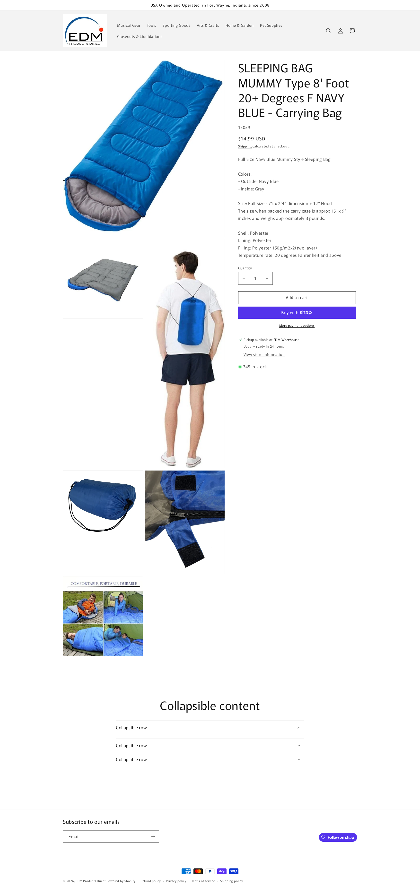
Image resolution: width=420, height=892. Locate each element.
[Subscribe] (153, 836)
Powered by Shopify (121, 881)
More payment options (297, 325)
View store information (264, 354)
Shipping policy (231, 881)
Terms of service (203, 881)
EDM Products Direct (91, 881)
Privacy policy (176, 881)
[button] (328, 30)
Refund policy (151, 881)
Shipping (245, 146)
